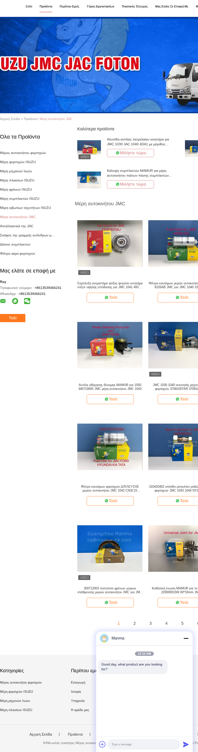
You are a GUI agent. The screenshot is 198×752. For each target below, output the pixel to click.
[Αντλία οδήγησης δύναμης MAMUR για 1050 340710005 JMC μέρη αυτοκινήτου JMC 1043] (109, 344)
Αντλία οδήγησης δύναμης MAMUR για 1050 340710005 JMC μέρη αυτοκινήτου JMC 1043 (109, 387)
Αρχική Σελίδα (40, 734)
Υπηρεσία (78, 701)
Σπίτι (29, 6)
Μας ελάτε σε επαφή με (171, 6)
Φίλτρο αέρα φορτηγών (17, 253)
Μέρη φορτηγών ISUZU (18, 162)
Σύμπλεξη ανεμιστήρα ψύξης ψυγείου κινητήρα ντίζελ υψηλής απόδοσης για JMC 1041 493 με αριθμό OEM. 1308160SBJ (110, 285)
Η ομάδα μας (80, 710)
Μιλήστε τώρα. (133, 153)
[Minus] (186, 638)
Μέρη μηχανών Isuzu (16, 171)
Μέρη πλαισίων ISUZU (17, 180)
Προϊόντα (46, 6)
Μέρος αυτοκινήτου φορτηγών (23, 153)
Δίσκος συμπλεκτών (15, 244)
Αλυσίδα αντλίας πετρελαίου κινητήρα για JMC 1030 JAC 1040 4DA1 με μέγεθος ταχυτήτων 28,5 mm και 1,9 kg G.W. (138, 144)
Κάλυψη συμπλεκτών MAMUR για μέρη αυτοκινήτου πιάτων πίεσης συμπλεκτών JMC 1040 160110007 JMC (138, 175)
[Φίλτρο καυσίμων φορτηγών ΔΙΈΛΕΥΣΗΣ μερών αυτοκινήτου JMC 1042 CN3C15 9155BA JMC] (109, 446)
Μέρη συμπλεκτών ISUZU (19, 198)
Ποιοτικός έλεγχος (135, 6)
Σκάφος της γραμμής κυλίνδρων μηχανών (27, 235)
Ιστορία (76, 691)
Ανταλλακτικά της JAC (16, 226)
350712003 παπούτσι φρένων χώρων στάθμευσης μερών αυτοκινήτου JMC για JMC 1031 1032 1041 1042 (110, 590)
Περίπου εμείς (69, 6)
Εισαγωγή (78, 682)
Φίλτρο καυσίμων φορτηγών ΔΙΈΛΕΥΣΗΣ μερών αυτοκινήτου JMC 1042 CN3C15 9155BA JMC (110, 488)
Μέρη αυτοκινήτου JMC (56, 119)
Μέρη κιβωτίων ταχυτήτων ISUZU (25, 208)
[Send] (186, 744)
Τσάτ (13, 318)
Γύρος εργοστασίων (100, 6)
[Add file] (102, 744)
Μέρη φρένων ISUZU (16, 189)
